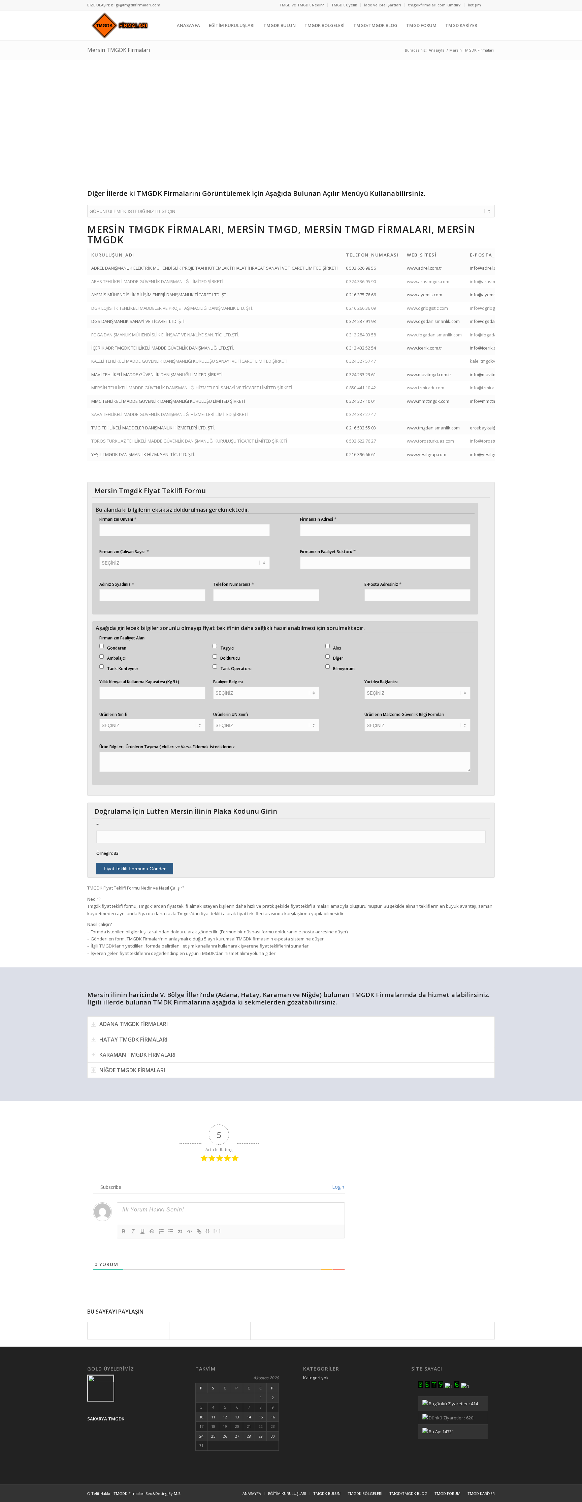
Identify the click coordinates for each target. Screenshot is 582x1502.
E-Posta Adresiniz (382, 584)
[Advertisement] (289, 125)
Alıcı (337, 648)
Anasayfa (437, 50)
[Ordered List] (161, 1231)
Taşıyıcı (227, 648)
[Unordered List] (170, 1231)
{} (207, 1230)
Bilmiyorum (344, 668)
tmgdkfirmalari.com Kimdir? (434, 4)
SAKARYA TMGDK (105, 1419)
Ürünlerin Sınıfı (113, 714)
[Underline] (142, 1231)
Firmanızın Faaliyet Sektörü (328, 551)
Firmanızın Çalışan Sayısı (124, 551)
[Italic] (133, 1231)
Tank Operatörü (236, 668)
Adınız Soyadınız (116, 584)
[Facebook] (490, 5)
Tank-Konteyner (122, 668)
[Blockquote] (180, 1231)
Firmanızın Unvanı (117, 519)
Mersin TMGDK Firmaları (118, 50)
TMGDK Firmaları (129, 1493)
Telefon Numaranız (233, 584)
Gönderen (116, 648)
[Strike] (152, 1231)
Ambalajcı (116, 658)
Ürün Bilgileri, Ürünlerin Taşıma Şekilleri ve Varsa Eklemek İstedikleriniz (167, 747)
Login (337, 1186)
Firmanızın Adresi (318, 519)
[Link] (199, 1231)
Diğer (338, 658)
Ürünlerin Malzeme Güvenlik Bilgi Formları (404, 714)
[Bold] (123, 1231)
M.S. (177, 1493)
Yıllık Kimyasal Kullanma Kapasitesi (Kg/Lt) (139, 682)
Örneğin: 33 (107, 853)
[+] (217, 1230)
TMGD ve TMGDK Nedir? (301, 4)
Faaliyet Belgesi (228, 682)
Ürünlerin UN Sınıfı (230, 714)
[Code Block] (189, 1231)
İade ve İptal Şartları (382, 4)
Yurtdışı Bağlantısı (381, 682)
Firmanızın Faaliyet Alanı (122, 638)
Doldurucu (230, 658)
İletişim (474, 4)
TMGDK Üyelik (344, 4)
